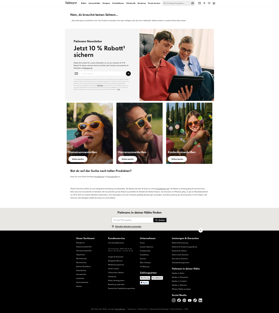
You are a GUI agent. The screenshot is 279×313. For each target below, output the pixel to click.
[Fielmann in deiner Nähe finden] (199, 3)
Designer (106, 3)
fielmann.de (88, 68)
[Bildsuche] (192, 3)
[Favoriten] (209, 3)
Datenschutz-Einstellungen (159, 309)
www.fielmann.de (162, 189)
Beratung (142, 3)
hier (119, 89)
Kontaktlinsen (118, 3)
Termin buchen (154, 3)
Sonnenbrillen (94, 3)
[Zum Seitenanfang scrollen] (200, 230)
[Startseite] (71, 3)
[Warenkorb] (214, 3)
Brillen (83, 3)
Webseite (100, 85)
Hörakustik (130, 3)
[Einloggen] (204, 3)
